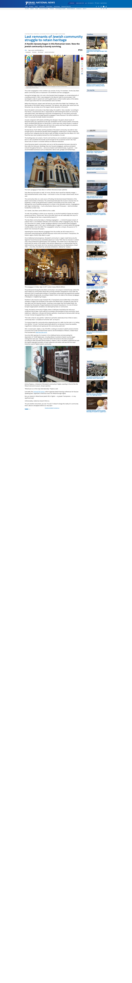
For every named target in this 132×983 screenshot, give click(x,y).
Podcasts (52, 8)
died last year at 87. (41, 332)
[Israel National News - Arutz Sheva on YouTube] (103, 7)
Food (36, 8)
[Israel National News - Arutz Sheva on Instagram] (101, 7)
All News (31, 6)
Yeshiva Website (71, 8)
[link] (97, 51)
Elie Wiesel (40, 52)
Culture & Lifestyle (43, 8)
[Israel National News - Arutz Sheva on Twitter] (96, 7)
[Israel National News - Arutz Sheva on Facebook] (99, 7)
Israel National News (29, 33)
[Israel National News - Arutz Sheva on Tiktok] (106, 7)
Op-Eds (27, 8)
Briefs (36, 6)
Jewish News (57, 6)
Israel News (42, 6)
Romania (34, 52)
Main (26, 6)
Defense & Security (66, 6)
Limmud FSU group (39, 391)
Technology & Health (60, 8)
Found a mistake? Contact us (52, 408)
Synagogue (28, 52)
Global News (49, 6)
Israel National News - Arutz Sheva (36, 3)
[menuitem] (26, 7)
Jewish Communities (49, 52)
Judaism (32, 8)
